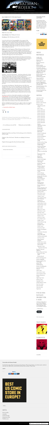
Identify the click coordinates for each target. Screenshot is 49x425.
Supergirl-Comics (39, 281)
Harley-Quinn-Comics (41, 203)
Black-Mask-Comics (41, 193)
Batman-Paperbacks (41, 174)
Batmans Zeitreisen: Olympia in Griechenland (41, 86)
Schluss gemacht (5, 96)
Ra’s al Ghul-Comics (41, 218)
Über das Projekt (39, 285)
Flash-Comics (39, 270)
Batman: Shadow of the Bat (41, 185)
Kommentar (28, 156)
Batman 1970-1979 (41, 114)
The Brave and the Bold (42, 236)
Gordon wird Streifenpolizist (39, 58)
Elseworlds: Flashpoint (40, 88)
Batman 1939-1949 (41, 110)
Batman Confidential (41, 133)
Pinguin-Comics (40, 215)
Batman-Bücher (39, 99)
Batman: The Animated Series (39, 264)
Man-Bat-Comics (40, 212)
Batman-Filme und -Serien (41, 252)
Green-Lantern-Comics (41, 273)
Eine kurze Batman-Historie (40, 268)
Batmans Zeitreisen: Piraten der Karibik (41, 91)
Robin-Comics (40, 226)
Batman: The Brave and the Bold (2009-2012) (42, 188)
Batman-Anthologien (41, 159)
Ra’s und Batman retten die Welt (9, 125)
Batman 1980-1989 (41, 116)
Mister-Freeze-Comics (41, 214)
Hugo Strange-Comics (41, 204)
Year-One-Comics (39, 284)
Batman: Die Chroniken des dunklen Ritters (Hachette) (42, 177)
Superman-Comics (41, 246)
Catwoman (8, 118)
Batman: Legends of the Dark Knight (41, 261)
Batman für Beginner (41, 136)
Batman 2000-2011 (41, 119)
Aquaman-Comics (40, 98)
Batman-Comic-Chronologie (40, 161)
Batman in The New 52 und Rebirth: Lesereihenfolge (42, 150)
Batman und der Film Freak (39, 60)
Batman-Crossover (41, 168)
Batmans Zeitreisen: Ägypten (40, 63)
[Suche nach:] (46, 13)
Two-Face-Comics (40, 237)
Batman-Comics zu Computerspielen (41, 166)
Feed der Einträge (5, 415)
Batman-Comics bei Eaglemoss (40, 250)
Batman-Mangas (40, 173)
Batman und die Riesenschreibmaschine (41, 66)
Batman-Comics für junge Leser (41, 164)
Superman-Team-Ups (42, 247)
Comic (19, 117)
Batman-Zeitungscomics (41, 257)
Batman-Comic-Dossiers (41, 102)
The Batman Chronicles (42, 232)
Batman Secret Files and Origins (41, 154)
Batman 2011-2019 (41, 121)
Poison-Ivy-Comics (41, 217)
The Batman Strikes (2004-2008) (41, 234)
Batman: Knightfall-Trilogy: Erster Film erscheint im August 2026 (41, 83)
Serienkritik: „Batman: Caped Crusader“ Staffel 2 (41, 68)
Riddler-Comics (40, 220)
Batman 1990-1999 (41, 117)
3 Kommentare (17, 119)
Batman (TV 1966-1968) (41, 254)
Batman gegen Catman (41, 80)
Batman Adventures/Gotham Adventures (41, 125)
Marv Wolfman (18, 118)
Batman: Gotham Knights (40, 180)
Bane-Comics (40, 108)
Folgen (39, 311)
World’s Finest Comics (41, 242)
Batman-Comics (39, 104)
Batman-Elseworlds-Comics (41, 171)
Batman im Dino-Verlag (42, 142)
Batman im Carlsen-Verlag (41, 140)
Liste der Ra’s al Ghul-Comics (9, 107)
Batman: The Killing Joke (41, 266)
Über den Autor (39, 287)
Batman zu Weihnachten (40, 157)
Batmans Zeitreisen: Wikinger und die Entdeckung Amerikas (41, 75)
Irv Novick (12, 118)
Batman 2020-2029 (41, 122)
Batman (3, 118)
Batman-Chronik (39, 101)
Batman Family (40, 134)
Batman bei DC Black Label (40, 131)
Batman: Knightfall (40, 259)
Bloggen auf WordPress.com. (24, 423)
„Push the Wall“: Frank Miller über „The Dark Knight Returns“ (40, 71)
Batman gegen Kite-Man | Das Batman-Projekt (15, 142)
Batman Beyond (40, 256)
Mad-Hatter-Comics (41, 211)
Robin (28, 118)
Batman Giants (40, 137)
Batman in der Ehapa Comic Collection (41, 147)
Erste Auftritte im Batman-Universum (41, 198)
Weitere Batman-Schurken (40, 240)
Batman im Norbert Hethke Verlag (41, 144)
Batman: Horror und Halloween (40, 183)
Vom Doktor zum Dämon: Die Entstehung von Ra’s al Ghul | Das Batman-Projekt (17, 133)
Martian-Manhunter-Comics (40, 275)
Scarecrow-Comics (41, 227)
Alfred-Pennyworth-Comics (41, 106)
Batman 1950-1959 (41, 111)
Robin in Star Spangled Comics (40, 224)
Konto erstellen (5, 412)
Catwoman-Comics (41, 194)
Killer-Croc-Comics (41, 209)
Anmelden (38, 354)
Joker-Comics (40, 207)
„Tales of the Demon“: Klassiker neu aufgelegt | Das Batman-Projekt (16, 138)
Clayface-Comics (40, 196)
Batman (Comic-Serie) (13, 117)
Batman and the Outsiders (40, 128)
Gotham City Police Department (41, 201)
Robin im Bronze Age (41, 222)
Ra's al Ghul (23, 118)
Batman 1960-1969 (41, 113)
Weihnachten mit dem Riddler (25, 125)
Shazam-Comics (39, 279)
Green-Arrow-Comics (40, 272)
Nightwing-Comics (40, 277)
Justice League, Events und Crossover (41, 244)
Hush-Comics (40, 206)
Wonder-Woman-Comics (41, 282)
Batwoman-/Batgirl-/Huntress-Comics (42, 191)
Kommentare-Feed (6, 417)
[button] (5, 24)
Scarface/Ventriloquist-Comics (42, 230)
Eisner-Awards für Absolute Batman (40, 78)
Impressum (38, 288)
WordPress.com (5, 418)
